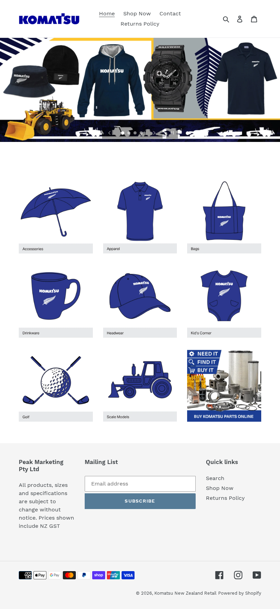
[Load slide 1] (123, 133)
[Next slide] (154, 132)
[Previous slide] (109, 132)
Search (215, 478)
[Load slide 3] (136, 133)
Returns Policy (225, 498)
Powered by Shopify (239, 593)
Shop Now (220, 488)
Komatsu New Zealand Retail (185, 593)
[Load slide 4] (142, 133)
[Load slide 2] (129, 133)
